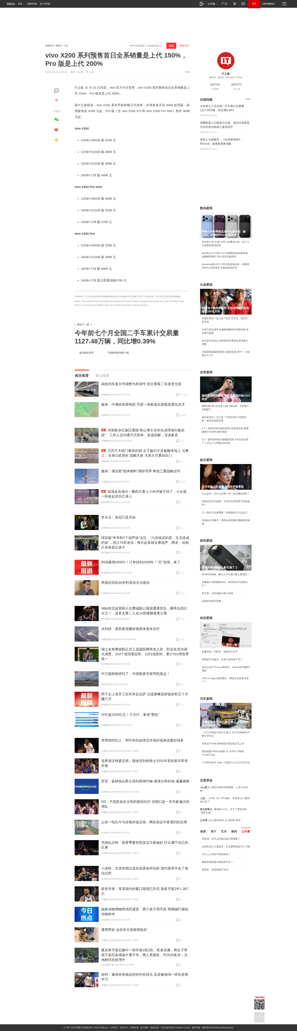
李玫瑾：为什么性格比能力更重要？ (221, 838)
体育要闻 (206, 372)
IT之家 (79, 72)
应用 (20, 4)
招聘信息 (134, 1027)
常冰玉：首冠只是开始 (118, 517)
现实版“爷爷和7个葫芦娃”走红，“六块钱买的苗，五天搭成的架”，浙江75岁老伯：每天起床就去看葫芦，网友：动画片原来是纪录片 (145, 542)
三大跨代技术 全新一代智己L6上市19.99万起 (226, 762)
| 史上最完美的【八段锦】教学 (220, 820)
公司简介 (114, 1027)
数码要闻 (206, 208)
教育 (203, 831)
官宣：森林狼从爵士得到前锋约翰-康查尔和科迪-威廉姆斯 (145, 781)
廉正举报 (196, 1027)
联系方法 (124, 1027)
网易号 (59, 45)
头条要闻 (206, 284)
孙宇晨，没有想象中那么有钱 (217, 593)
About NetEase (101, 1027)
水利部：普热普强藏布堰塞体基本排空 (130, 629)
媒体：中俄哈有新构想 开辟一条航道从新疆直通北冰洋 (143, 404)
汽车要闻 (206, 698)
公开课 (246, 831)
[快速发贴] (56, 90)
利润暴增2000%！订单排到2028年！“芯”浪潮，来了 (140, 562)
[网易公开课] (212, 3)
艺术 (224, 831)
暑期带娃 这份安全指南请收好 (124, 930)
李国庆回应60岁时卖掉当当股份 (125, 582)
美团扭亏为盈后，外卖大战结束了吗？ (222, 659)
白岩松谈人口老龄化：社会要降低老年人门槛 (226, 846)
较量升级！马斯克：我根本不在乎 (220, 651)
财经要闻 (206, 540)
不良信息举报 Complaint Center (175, 1027)
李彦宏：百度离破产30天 (215, 869)
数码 (234, 831)
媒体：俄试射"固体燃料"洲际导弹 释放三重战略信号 (140, 471)
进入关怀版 (45, 4)
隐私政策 (155, 1027)
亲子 (213, 831)
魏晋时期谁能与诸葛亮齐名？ (217, 862)
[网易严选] (225, 3)
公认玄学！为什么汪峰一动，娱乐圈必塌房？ (226, 493)
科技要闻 (206, 618)
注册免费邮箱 (268, 4)
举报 (187, 72)
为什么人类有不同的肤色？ (216, 854)
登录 (254, 4)
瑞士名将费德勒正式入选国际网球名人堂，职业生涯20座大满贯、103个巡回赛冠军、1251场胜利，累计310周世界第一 (145, 654)
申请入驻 (184, 46)
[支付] (235, 3)
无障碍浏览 (32, 4)
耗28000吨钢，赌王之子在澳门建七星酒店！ (226, 574)
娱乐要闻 (206, 460)
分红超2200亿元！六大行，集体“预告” (130, 714)
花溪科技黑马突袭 (211, 601)
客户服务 (144, 1027)
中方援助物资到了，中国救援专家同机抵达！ (135, 674)
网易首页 (11, 4)
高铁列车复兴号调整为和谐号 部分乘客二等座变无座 (141, 384)
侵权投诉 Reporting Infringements (217, 1027)
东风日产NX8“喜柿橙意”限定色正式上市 (223, 743)
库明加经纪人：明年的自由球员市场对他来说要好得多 (142, 740)
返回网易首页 (86, 352)
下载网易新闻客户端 (118, 352)
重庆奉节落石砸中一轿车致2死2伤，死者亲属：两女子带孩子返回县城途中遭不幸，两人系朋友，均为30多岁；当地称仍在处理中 (144, 955)
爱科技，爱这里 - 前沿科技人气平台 (226, 77)
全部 (248, 99)
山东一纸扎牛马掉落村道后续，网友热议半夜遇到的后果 (144, 822)
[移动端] (201, 3)
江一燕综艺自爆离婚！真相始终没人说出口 (225, 512)
